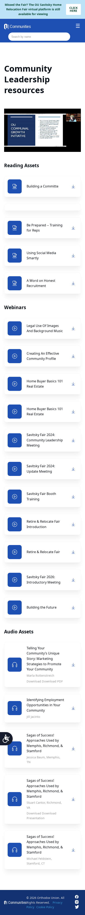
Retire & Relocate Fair (43, 552)
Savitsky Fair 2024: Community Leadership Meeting (45, 440)
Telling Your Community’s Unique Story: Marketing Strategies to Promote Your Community (44, 658)
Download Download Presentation (41, 815)
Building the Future (42, 607)
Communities (20, 26)
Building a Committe (42, 186)
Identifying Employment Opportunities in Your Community (45, 705)
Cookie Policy (45, 907)
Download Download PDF (45, 681)
